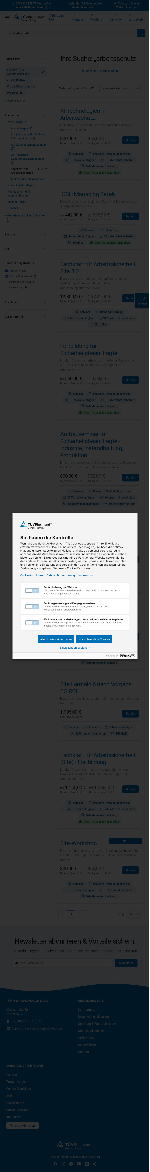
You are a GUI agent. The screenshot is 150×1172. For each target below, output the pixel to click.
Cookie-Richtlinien (31, 575)
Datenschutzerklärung (60, 575)
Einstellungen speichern (75, 647)
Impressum (86, 575)
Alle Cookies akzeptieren (56, 639)
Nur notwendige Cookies (94, 639)
